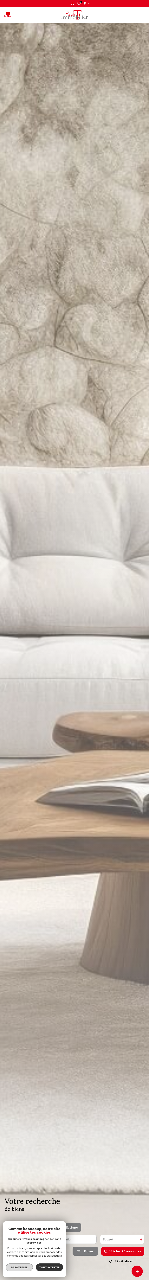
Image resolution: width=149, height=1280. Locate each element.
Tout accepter (49, 1267)
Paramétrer (19, 1267)
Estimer (72, 1227)
